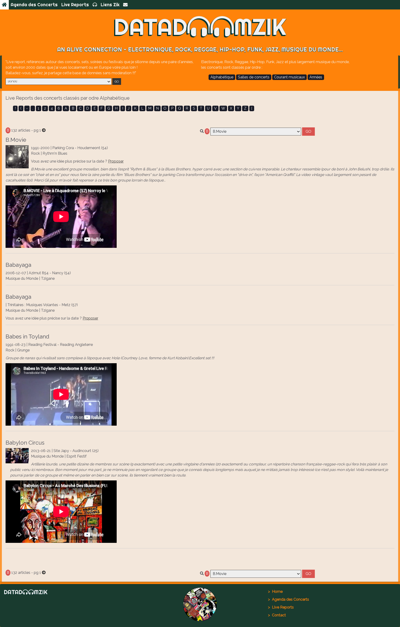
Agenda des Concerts (34, 4)
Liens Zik (110, 4)
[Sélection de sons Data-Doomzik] (95, 4)
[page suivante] (44, 130)
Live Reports (75, 4)
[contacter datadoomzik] (125, 4)
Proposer (116, 161)
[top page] (200, 604)
